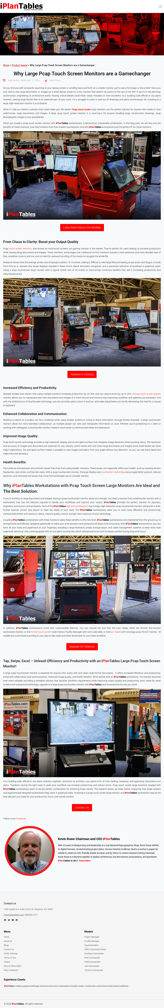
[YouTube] (13, 920)
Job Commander (91, 966)
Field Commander (92, 962)
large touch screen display (147, 394)
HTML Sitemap (10, 953)
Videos (7, 962)
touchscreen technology (113, 472)
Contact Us (82, 807)
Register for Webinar (82, 646)
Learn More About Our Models (82, 227)
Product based (19, 65)
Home (6, 937)
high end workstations (77, 506)
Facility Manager (91, 941)
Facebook (21, 818)
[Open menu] (160, 6)
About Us (8, 941)
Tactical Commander (93, 970)
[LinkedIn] (16, 920)
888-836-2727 (31, 915)
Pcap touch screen (81, 109)
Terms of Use (10, 957)
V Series (117, 632)
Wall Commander (92, 957)
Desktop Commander (94, 953)
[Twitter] (9, 920)
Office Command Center (95, 949)
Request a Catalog (82, 374)
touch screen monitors (20, 248)
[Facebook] (5, 920)
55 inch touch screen (41, 632)
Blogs (6, 65)
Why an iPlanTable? (12, 966)
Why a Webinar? (11, 970)
